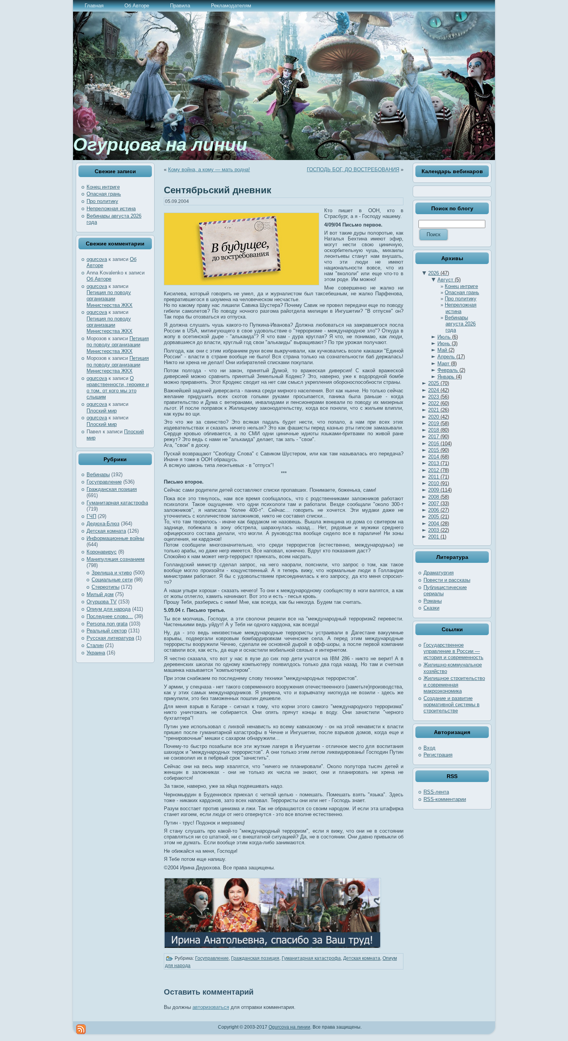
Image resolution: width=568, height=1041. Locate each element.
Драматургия (438, 573)
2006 (438, 510)
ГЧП (91, 516)
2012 (438, 470)
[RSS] (81, 1029)
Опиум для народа (109, 609)
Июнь (447, 343)
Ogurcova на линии (289, 1027)
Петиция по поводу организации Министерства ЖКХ (110, 299)
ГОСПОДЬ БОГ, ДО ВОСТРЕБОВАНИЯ (353, 169)
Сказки (431, 608)
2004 (438, 523)
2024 (438, 390)
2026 (438, 273)
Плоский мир (102, 411)
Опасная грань (104, 194)
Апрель (451, 356)
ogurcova (97, 259)
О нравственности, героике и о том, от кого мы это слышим (118, 387)
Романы (432, 601)
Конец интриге (103, 187)
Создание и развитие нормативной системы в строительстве (451, 704)
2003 (438, 530)
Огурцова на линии (160, 144)
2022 (438, 403)
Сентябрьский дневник (217, 190)
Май (445, 350)
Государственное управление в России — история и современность (453, 651)
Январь (449, 377)
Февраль (451, 370)
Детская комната (106, 531)
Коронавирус (102, 552)
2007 (438, 503)
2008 (438, 497)
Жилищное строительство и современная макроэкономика (454, 684)
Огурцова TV (102, 602)
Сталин (95, 645)
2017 (438, 437)
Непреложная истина (111, 208)
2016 (440, 443)
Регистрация (437, 755)
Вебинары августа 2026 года (460, 324)
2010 (438, 483)
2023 (438, 397)
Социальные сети (112, 580)
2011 (438, 477)
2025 (438, 383)
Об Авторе (99, 279)
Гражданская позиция (112, 489)
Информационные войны (115, 538)
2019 (438, 423)
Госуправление (104, 482)
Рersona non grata (107, 624)
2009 (440, 490)
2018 (438, 430)
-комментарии (444, 799)
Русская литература (110, 638)
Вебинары (98, 474)
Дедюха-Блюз (103, 523)
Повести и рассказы (446, 580)
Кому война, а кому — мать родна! (209, 169)
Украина (96, 653)
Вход (429, 748)
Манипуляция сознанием (116, 559)
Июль (447, 337)
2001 (437, 537)
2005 (438, 517)
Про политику (102, 201)
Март (447, 363)
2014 (438, 457)
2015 (438, 450)
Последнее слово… (110, 616)
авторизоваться (210, 1007)
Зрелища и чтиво (112, 573)
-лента (436, 792)
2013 (438, 463)
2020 (438, 417)
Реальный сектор (107, 631)
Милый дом (100, 594)
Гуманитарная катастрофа (117, 503)
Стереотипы (105, 587)
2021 (438, 410)
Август (449, 280)
